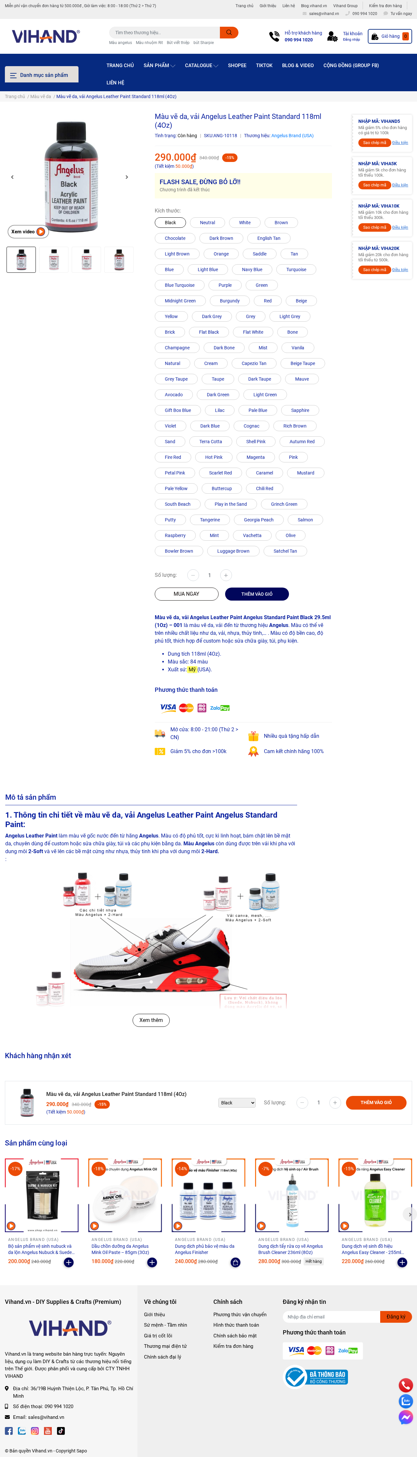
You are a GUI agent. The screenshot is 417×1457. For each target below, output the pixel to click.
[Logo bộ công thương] (315, 1376)
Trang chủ (244, 6)
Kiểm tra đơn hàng (385, 6)
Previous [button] (12, 177)
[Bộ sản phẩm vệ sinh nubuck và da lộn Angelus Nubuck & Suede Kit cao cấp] (42, 1195)
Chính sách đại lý (162, 1357)
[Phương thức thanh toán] (195, 708)
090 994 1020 (299, 39)
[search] (229, 32)
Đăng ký (396, 1317)
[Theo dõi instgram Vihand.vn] (35, 1430)
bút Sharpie (204, 42)
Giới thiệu (268, 6)
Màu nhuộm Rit (149, 42)
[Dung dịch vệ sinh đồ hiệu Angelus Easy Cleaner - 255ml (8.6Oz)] (375, 1195)
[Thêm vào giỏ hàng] (69, 1262)
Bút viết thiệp (178, 42)
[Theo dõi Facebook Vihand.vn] (9, 1430)
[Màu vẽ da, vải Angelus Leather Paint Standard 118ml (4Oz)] (69, 176)
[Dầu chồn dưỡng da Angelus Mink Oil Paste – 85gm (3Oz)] (125, 1195)
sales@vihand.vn (46, 1417)
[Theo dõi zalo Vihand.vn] (22, 1430)
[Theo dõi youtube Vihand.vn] (48, 1430)
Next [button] (127, 177)
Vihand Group (345, 6)
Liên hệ (288, 6)
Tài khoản (353, 33)
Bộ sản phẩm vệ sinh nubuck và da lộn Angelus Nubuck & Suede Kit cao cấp (40, 1252)
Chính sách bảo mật (235, 1336)
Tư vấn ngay (401, 13)
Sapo (82, 1450)
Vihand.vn (42, 1450)
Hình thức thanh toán (236, 1325)
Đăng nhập (351, 39)
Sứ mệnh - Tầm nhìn (165, 1325)
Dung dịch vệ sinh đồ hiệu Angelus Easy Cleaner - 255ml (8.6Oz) (371, 1252)
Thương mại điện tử (165, 1346)
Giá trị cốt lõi (158, 1336)
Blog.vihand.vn (314, 6)
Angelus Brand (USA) (292, 135)
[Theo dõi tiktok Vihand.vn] (61, 1430)
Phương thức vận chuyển (239, 1315)
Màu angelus (120, 42)
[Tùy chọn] (235, 1262)
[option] (69, 176)
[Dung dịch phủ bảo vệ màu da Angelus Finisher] (208, 1195)
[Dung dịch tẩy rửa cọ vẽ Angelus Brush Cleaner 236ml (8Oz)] (292, 1195)
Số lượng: (166, 575)
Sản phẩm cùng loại (36, 1143)
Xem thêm (151, 1020)
